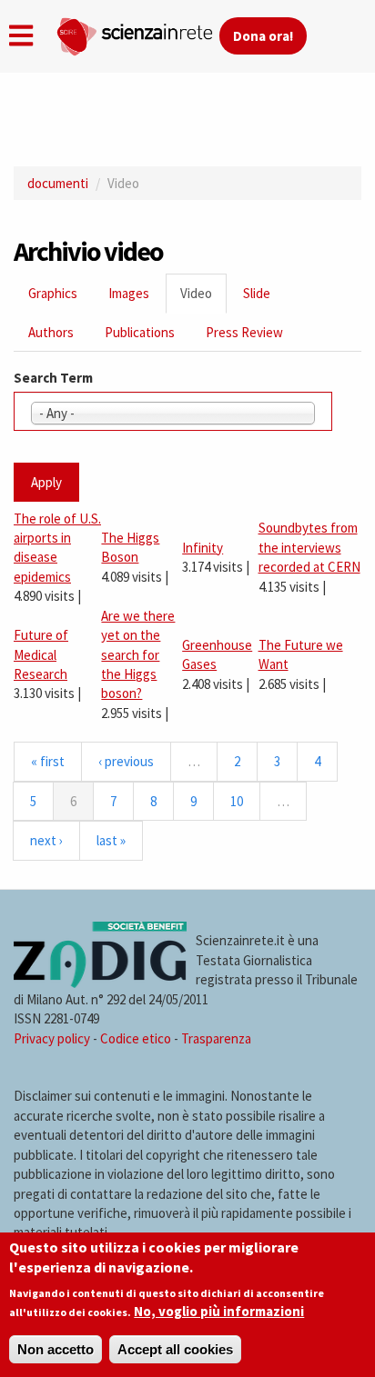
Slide (256, 293)
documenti (57, 183)
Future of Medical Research (41, 654)
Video (203, 298)
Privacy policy (52, 1038)
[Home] (137, 32)
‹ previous (126, 761)
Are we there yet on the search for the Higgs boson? (138, 655)
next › (46, 840)
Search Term (53, 377)
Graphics (52, 293)
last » (111, 840)
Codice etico (135, 1038)
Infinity (202, 547)
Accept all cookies (175, 1349)
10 (236, 801)
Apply (46, 482)
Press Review (244, 332)
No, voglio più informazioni (219, 1311)
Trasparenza (216, 1038)
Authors (51, 332)
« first (48, 761)
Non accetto (55, 1349)
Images (128, 293)
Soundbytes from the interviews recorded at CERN (309, 547)
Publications (140, 332)
